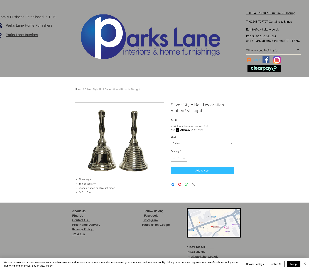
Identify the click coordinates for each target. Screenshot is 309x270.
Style (174, 136)
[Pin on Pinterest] (180, 184)
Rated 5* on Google (156, 224)
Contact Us (81, 220)
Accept (293, 264)
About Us (79, 211)
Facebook (151, 215)
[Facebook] (266, 59)
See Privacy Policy (42, 265)
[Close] (305, 264)
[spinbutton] (179, 158)
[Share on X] (193, 184)
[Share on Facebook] (173, 184)
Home (78, 89)
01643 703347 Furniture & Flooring (272, 13)
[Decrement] (173, 158)
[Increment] (184, 158)
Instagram (150, 220)
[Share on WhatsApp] (186, 184)
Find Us (77, 215)
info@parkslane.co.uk (264, 29)
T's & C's (78, 234)
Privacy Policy (83, 229)
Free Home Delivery (86, 224)
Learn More (197, 129)
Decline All (275, 264)
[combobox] (202, 143)
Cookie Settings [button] (255, 264)
